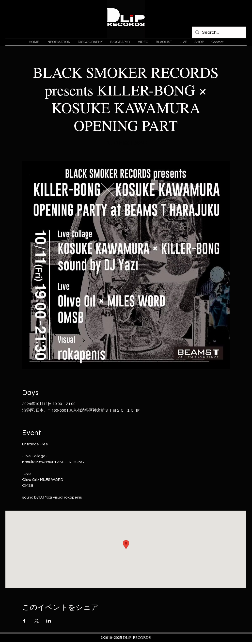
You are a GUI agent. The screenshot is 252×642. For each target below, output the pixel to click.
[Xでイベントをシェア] (36, 621)
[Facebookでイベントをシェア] (24, 621)
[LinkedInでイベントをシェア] (48, 621)
